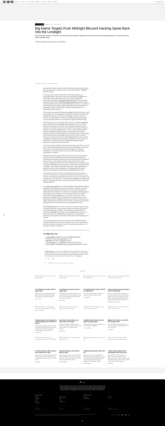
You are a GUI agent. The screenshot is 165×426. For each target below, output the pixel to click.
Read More (79, 256)
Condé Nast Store (87, 408)
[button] (2, 1)
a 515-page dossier (62, 239)
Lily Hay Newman (39, 24)
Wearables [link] (110, 396)
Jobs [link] (60, 408)
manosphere (52, 242)
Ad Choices (78, 415)
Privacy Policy (110, 408)
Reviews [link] (85, 396)
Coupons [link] (109, 397)
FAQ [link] (36, 400)
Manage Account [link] (38, 409)
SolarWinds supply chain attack (68, 102)
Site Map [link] (60, 400)
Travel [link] (36, 399)
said (57, 155)
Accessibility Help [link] (62, 401)
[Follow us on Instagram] (126, 415)
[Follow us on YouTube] (122, 415)
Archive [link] (60, 398)
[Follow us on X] (115, 415)
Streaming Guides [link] (87, 398)
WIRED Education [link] (62, 396)
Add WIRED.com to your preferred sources (68, 244)
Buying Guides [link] (86, 397)
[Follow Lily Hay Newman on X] (53, 259)
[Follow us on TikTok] (129, 415)
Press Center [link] (61, 409)
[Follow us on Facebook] (112, 415)
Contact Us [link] (37, 401)
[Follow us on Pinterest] (119, 415)
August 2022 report (52, 186)
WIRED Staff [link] (37, 402)
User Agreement (86, 409)
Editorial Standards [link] (62, 397)
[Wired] (8, 2)
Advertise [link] (36, 408)
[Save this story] (4, 215)
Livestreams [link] (37, 398)
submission (84, 122)
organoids (63, 240)
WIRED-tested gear (75, 237)
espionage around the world (67, 100)
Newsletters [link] (37, 397)
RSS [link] (60, 399)
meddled (80, 96)
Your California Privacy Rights (113, 409)
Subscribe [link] (37, 396)
